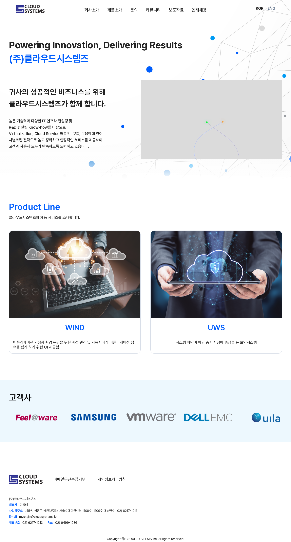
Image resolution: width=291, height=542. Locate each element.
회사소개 (91, 9)
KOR (259, 8)
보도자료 (176, 9)
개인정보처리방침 (111, 479)
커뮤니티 (153, 9)
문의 (134, 9)
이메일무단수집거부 (69, 479)
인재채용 (199, 9)
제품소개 (114, 9)
